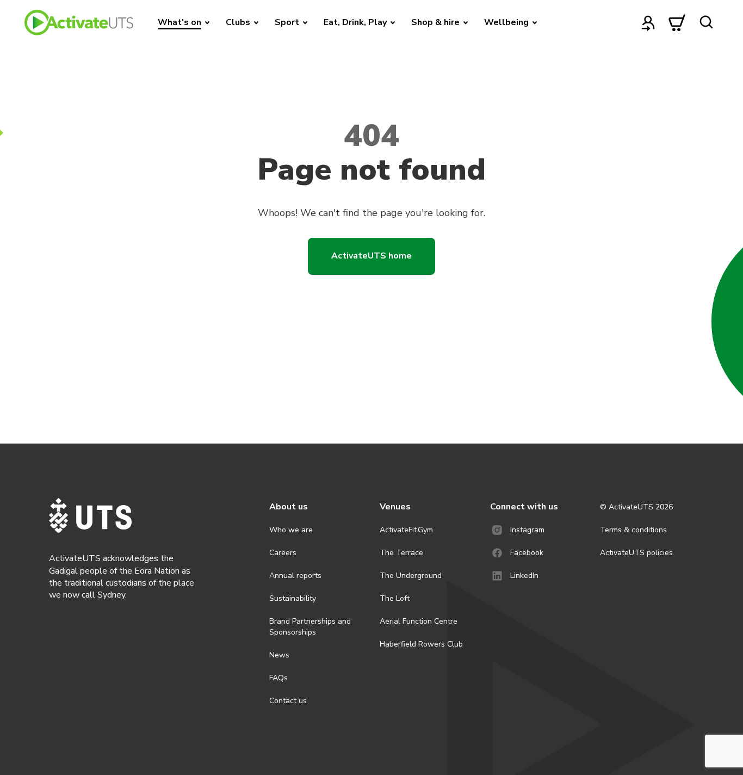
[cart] (677, 22)
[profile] (648, 22)
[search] (706, 22)
